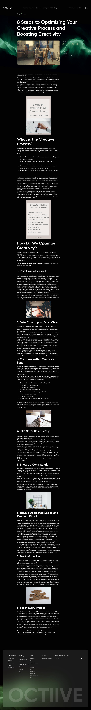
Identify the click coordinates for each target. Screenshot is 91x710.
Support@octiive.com (47, 658)
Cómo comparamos (11, 666)
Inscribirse (79, 8)
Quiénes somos (23, 659)
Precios (21, 669)
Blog (55, 8)
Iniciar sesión (72, 8)
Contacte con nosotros (33, 664)
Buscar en (32, 658)
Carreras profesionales (33, 668)
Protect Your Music (23, 662)
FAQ (51, 8)
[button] (29, 8)
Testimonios (11, 663)
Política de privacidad (32, 672)
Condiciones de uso (34, 676)
